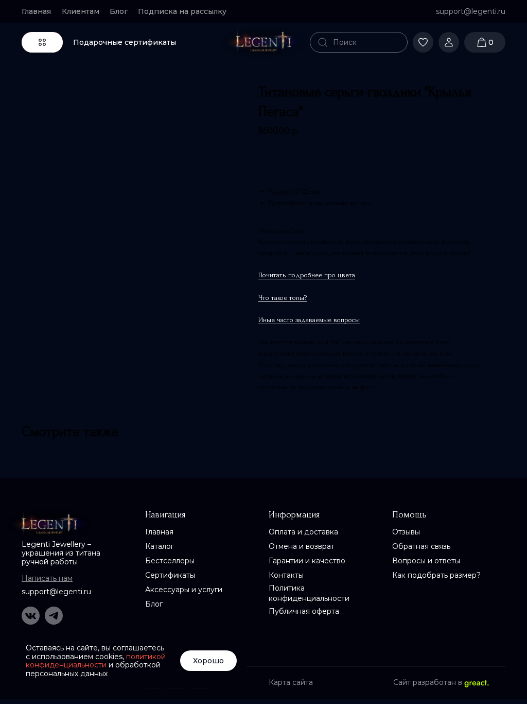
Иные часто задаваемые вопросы (309, 320)
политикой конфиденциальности (96, 661)
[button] (186, 11)
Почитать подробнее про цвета (306, 275)
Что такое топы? (282, 297)
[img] (263, 42)
